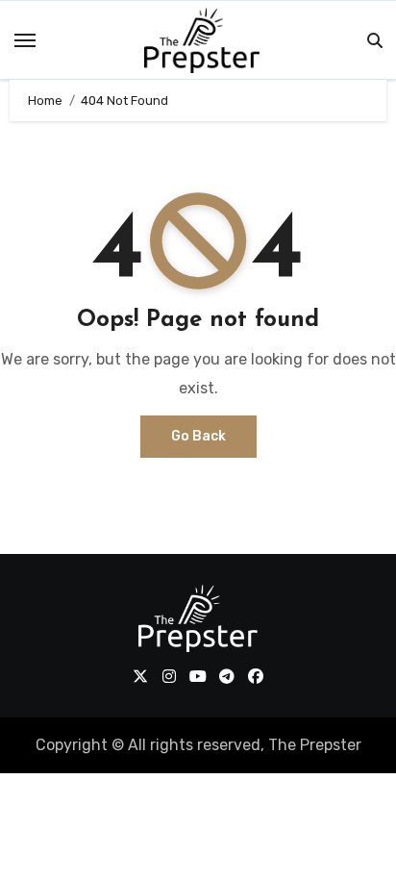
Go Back (198, 436)
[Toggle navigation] (25, 40)
